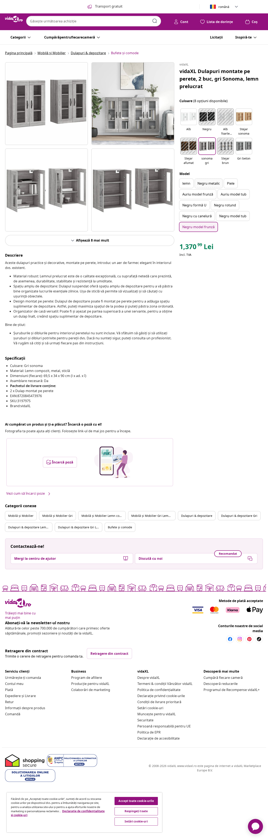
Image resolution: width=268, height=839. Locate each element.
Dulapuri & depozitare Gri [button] (239, 516)
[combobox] (93, 21)
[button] (188, 122)
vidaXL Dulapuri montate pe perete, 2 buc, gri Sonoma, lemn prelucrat (219, 79)
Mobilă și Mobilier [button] (21, 516)
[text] (196, 247)
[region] (84, 812)
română (223, 7)
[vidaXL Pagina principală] (14, 19)
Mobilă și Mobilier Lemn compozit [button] (103, 516)
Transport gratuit (108, 6)
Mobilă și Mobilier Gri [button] (57, 516)
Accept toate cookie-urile (136, 801)
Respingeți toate (136, 811)
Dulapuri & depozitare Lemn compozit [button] (30, 527)
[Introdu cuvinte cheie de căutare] (154, 21)
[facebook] (230, 639)
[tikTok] (259, 639)
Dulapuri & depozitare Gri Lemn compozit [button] (80, 527)
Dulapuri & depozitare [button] (196, 516)
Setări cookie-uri (150, 708)
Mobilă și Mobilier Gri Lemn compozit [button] (153, 516)
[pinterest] (249, 639)
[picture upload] (113, 462)
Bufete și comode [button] (120, 527)
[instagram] (240, 639)
